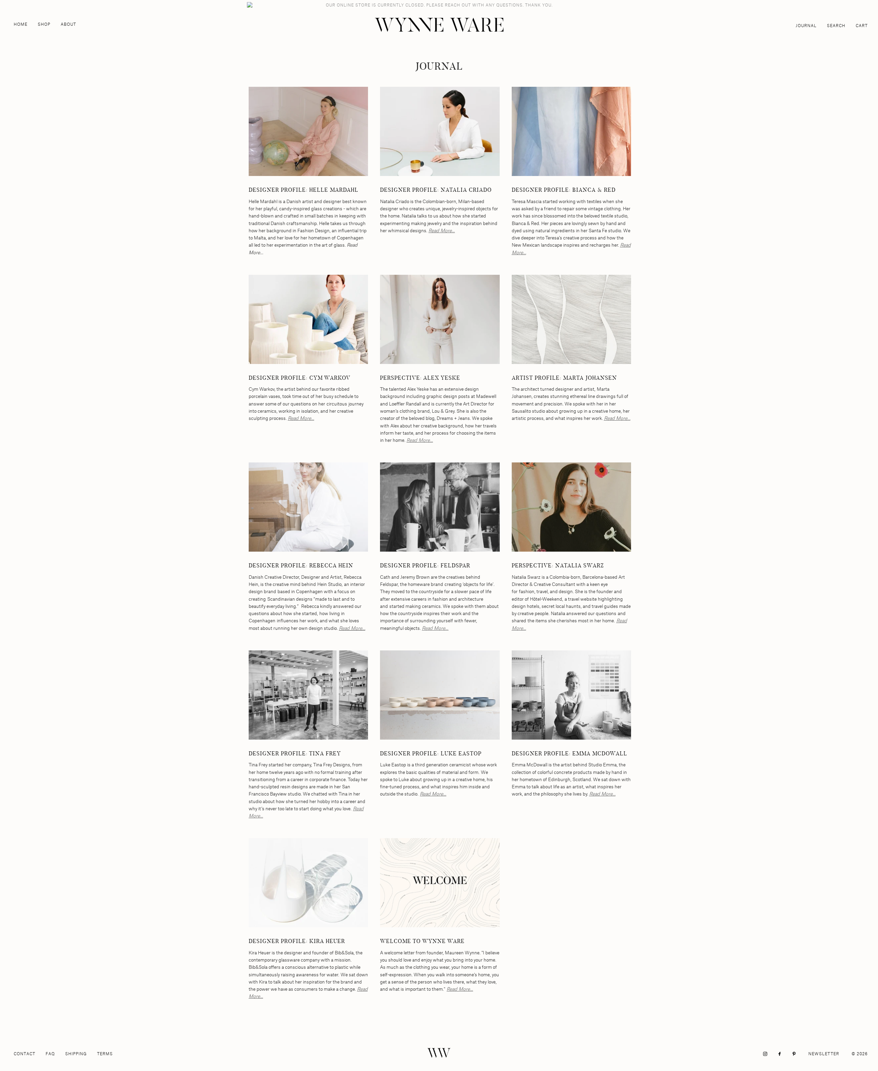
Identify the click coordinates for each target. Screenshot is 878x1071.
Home (20, 24)
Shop (44, 24)
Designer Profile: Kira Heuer (297, 941)
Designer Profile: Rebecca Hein (301, 565)
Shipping (76, 1053)
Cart (862, 25)
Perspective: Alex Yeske (420, 377)
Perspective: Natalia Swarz (558, 565)
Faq (50, 1053)
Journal (806, 25)
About (68, 24)
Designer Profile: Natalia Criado (436, 189)
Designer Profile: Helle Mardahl (303, 189)
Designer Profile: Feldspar (425, 565)
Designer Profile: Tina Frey (295, 753)
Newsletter (823, 1053)
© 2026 (860, 1053)
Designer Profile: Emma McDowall (569, 753)
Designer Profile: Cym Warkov (300, 377)
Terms (105, 1053)
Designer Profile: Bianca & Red (564, 189)
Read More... (441, 230)
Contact (24, 1053)
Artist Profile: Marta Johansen (564, 377)
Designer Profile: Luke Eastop (431, 753)
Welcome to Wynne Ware (422, 941)
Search (836, 25)
